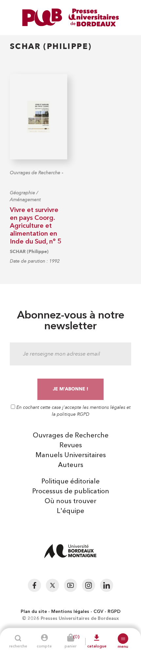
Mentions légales (70, 611)
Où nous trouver (70, 501)
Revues (70, 445)
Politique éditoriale (70, 482)
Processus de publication (70, 491)
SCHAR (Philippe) (29, 251)
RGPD (114, 611)
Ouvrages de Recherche (35, 172)
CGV (98, 611)
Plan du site (34, 611)
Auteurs (70, 465)
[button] (123, 638)
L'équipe (70, 511)
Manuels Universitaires (70, 455)
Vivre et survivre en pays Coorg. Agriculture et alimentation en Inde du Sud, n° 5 (35, 226)
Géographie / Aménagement (25, 196)
